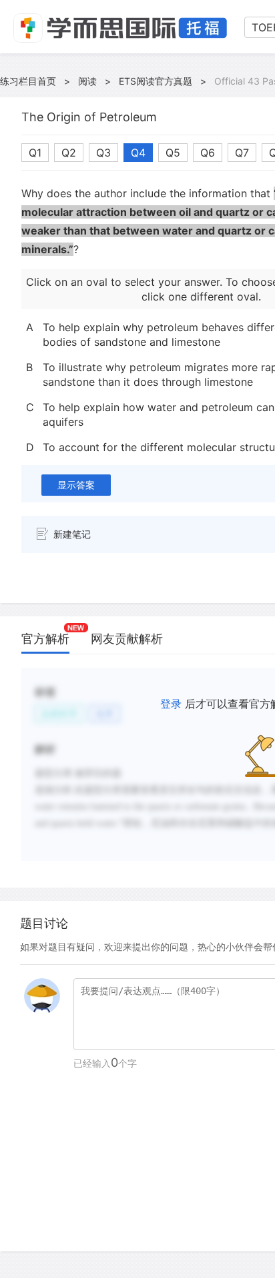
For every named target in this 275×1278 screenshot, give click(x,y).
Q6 (207, 152)
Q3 (103, 152)
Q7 (242, 152)
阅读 (87, 81)
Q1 (35, 152)
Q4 (138, 152)
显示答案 (76, 484)
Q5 (173, 152)
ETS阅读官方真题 (155, 81)
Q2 (68, 152)
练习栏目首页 (28, 81)
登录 (171, 703)
